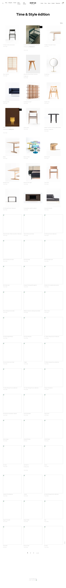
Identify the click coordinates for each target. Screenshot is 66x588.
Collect (42, 3)
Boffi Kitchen (19, 3)
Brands (15, 2)
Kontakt (53, 3)
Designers (10, 2)
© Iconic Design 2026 (33, 578)
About (49, 3)
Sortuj (61, 23)
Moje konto (58, 3)
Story (46, 3)
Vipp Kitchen (24, 3)
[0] (62, 3)
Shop (6, 2)
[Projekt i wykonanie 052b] (36, 579)
